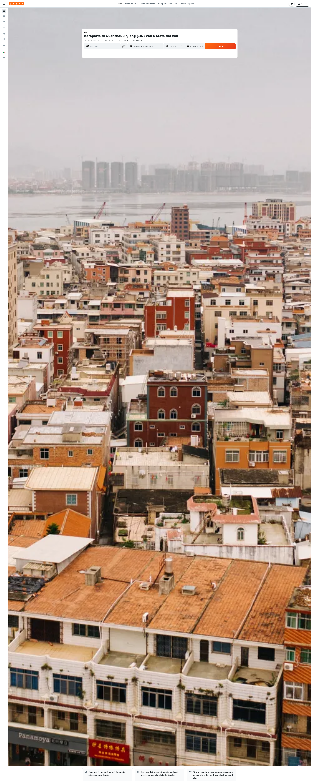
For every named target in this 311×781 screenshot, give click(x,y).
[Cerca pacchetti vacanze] (4, 26)
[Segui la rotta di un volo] (4, 38)
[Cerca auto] (4, 21)
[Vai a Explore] (4, 33)
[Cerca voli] (4, 11)
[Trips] (4, 45)
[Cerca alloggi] (4, 16)
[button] (4, 3)
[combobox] (92, 40)
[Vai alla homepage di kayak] (16, 3)
